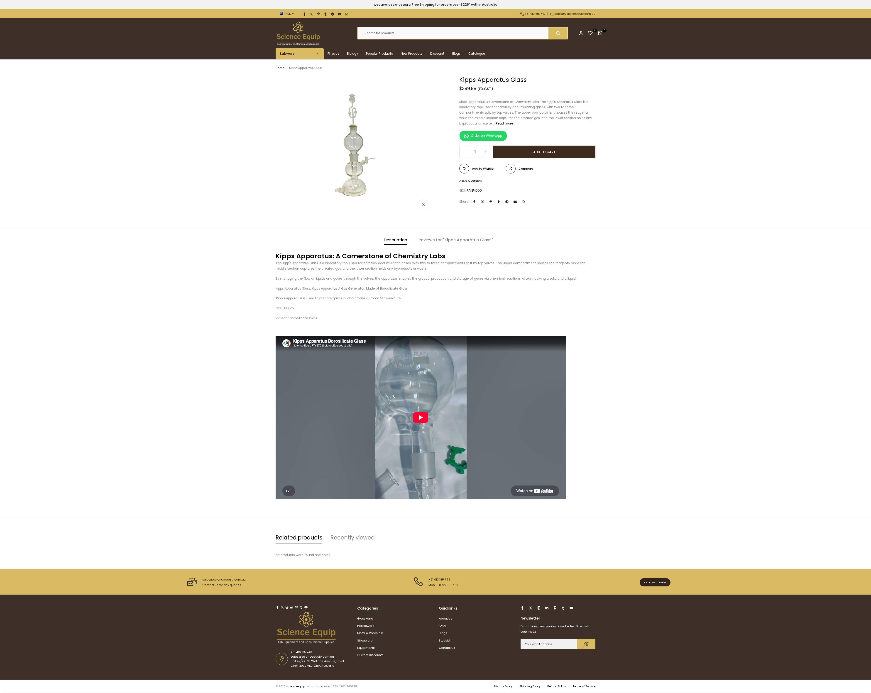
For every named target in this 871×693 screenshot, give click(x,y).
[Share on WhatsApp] (347, 14)
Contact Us (447, 648)
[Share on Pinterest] (319, 14)
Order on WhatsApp (486, 135)
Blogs (456, 53)
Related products (299, 537)
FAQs (442, 626)
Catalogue (476, 53)
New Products (411, 53)
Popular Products (379, 53)
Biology (352, 53)
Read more (504, 123)
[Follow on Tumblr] (301, 607)
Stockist (444, 640)
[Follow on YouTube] (306, 607)
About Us (445, 618)
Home (280, 68)
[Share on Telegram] (333, 14)
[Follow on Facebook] (277, 607)
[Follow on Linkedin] (292, 607)
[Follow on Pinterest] (296, 607)
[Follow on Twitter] (282, 607)
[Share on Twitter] (311, 14)
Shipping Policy (530, 686)
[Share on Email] (340, 14)
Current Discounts (370, 655)
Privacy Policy (503, 686)
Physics (333, 53)
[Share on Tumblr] (326, 14)
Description (395, 240)
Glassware (365, 618)
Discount (437, 53)
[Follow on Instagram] (287, 607)
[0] (590, 33)
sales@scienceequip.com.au (575, 14)
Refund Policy (556, 686)
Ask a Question (470, 180)
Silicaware (365, 640)
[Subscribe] (586, 644)
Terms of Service (584, 686)
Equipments (366, 648)
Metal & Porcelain (370, 633)
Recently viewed (352, 537)
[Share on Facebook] (304, 14)
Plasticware (365, 626)
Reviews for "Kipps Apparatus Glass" (455, 240)
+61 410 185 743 (535, 14)
